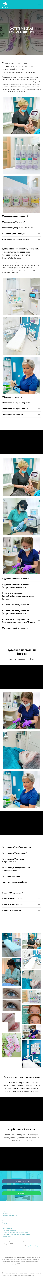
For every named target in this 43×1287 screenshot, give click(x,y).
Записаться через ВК (21, 1181)
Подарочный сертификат (9, 1215)
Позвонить (21, 1187)
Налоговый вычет (7, 1228)
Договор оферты (7, 1236)
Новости (4, 1211)
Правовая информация (9, 1230)
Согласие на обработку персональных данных (16, 1234)
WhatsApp (21, 1193)
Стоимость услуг (7, 1213)
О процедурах (6, 1223)
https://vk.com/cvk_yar (33, 1246)
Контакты (5, 1221)
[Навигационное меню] (39, 5)
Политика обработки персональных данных (15, 1232)
